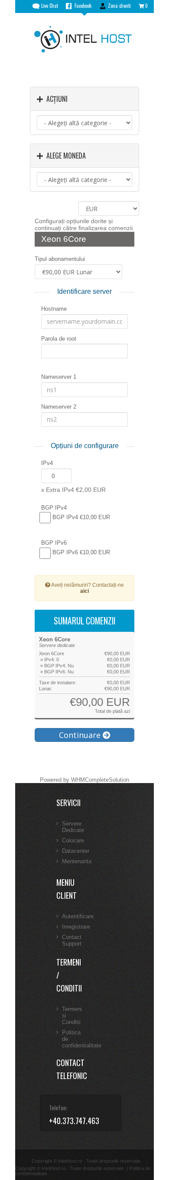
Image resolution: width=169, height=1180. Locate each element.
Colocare (73, 840)
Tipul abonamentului (60, 259)
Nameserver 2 (58, 406)
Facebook (83, 5)
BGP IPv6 (54, 543)
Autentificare (78, 916)
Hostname (54, 309)
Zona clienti (119, 5)
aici (84, 591)
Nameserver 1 (58, 377)
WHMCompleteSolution (100, 780)
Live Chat (49, 5)
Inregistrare (76, 926)
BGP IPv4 (54, 507)
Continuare (81, 735)
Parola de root (58, 338)
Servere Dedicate (73, 826)
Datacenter (75, 851)
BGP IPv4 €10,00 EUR (80, 517)
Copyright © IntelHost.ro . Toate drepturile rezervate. (70, 1168)
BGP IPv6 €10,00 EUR (80, 552)
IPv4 (47, 463)
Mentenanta (76, 861)
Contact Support (71, 940)
